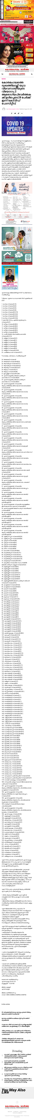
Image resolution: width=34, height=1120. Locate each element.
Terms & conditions (17, 1113)
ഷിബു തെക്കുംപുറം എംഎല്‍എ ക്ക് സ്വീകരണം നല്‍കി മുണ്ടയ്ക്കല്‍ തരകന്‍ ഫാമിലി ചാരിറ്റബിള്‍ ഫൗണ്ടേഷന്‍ (16, 1032)
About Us (10, 1111)
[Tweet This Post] (15, 113)
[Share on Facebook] (11, 113)
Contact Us (15, 1111)
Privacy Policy (23, 1111)
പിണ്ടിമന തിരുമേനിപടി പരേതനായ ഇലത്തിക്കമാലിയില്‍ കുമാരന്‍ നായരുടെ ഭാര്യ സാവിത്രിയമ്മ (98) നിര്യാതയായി (16, 1040)
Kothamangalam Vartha (13, 109)
